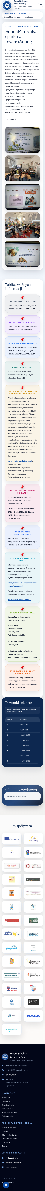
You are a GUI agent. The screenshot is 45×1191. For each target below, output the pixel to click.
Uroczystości (6, 1142)
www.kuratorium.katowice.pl (20, 461)
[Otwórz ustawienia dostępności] (6, 1185)
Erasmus (5, 1131)
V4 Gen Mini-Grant (9, 1128)
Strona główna (9, 13)
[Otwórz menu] (40, 4)
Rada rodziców (7, 1109)
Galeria (4, 1146)
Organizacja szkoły (8, 1105)
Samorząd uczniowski (9, 1112)
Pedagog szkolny (8, 1116)
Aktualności (23, 13)
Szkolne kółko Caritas (9, 1135)
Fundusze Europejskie (9, 1139)
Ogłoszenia (6, 1101)
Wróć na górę (7, 1182)
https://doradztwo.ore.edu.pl (19, 599)
